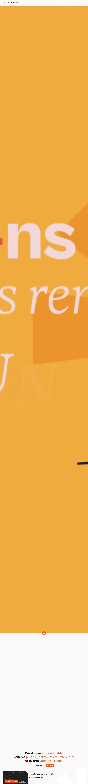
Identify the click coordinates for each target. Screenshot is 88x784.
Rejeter (15, 781)
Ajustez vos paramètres (8, 779)
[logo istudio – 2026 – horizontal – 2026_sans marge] (11, 2)
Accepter (8, 781)
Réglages (22, 781)
